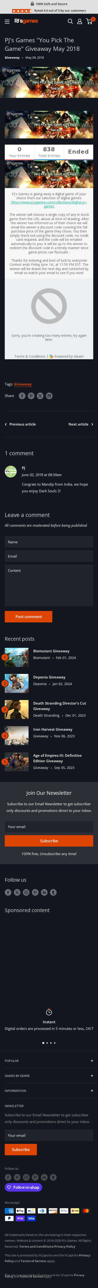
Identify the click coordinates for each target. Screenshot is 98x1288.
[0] (89, 21)
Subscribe (49, 840)
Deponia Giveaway (49, 677)
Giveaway (12, 57)
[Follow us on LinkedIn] (44, 892)
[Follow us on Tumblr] (53, 892)
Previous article (23, 424)
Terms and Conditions (36, 1246)
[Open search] (70, 21)
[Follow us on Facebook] (8, 892)
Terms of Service (33, 1261)
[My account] (79, 21)
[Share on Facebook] (22, 395)
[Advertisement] (49, 958)
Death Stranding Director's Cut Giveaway (59, 706)
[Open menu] (7, 22)
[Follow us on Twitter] (17, 892)
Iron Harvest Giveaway (52, 729)
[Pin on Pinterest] (31, 395)
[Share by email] (49, 395)
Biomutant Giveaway (51, 651)
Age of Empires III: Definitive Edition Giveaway (57, 758)
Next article (78, 424)
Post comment (28, 616)
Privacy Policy (64, 1246)
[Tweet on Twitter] (40, 395)
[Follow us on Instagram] (26, 892)
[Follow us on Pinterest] (35, 892)
